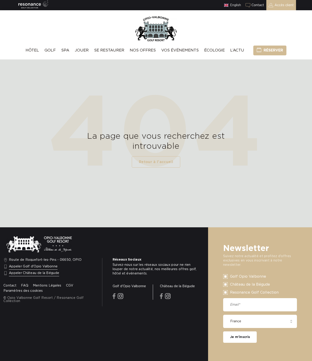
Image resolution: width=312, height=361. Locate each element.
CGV (70, 285)
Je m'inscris (240, 337)
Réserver (273, 50)
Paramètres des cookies (23, 290)
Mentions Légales (47, 285)
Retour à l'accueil (156, 162)
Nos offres (143, 50)
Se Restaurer (109, 50)
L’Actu (237, 50)
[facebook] (114, 296)
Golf (50, 50)
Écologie (214, 50)
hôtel (32, 50)
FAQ (24, 285)
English (235, 5)
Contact (257, 5)
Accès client (284, 5)
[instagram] (120, 296)
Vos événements (180, 50)
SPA (65, 50)
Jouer (82, 50)
